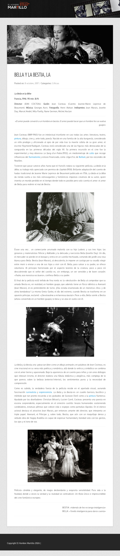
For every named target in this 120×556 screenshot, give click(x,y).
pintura (17, 138)
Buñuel (82, 157)
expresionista (45, 392)
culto (91, 153)
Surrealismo (35, 157)
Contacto (107, 8)
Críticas (55, 83)
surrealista (31, 392)
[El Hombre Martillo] (19, 6)
